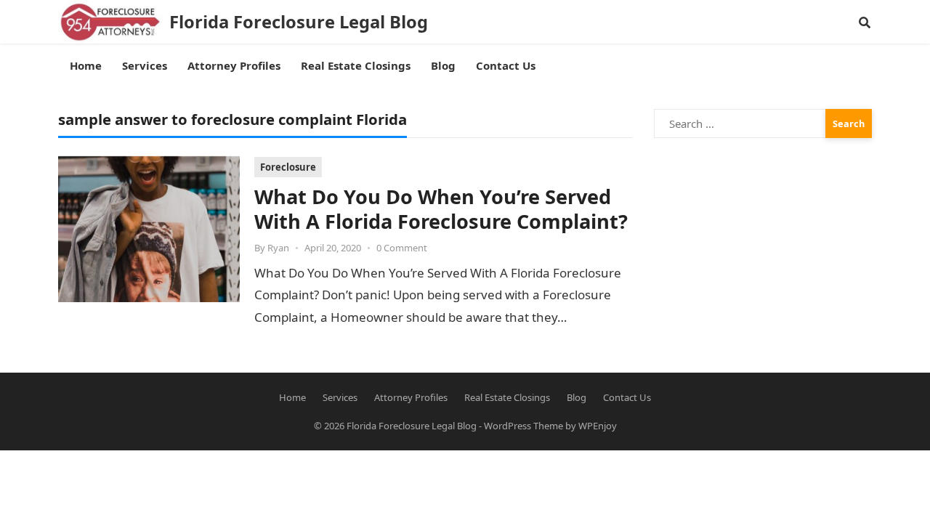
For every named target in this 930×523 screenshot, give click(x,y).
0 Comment (401, 247)
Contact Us (627, 397)
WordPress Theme (523, 425)
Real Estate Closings (507, 397)
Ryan (278, 247)
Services (340, 397)
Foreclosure (288, 167)
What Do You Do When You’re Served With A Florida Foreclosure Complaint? (441, 209)
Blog (576, 397)
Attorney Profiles (411, 397)
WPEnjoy (597, 425)
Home (292, 397)
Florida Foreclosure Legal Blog (298, 21)
